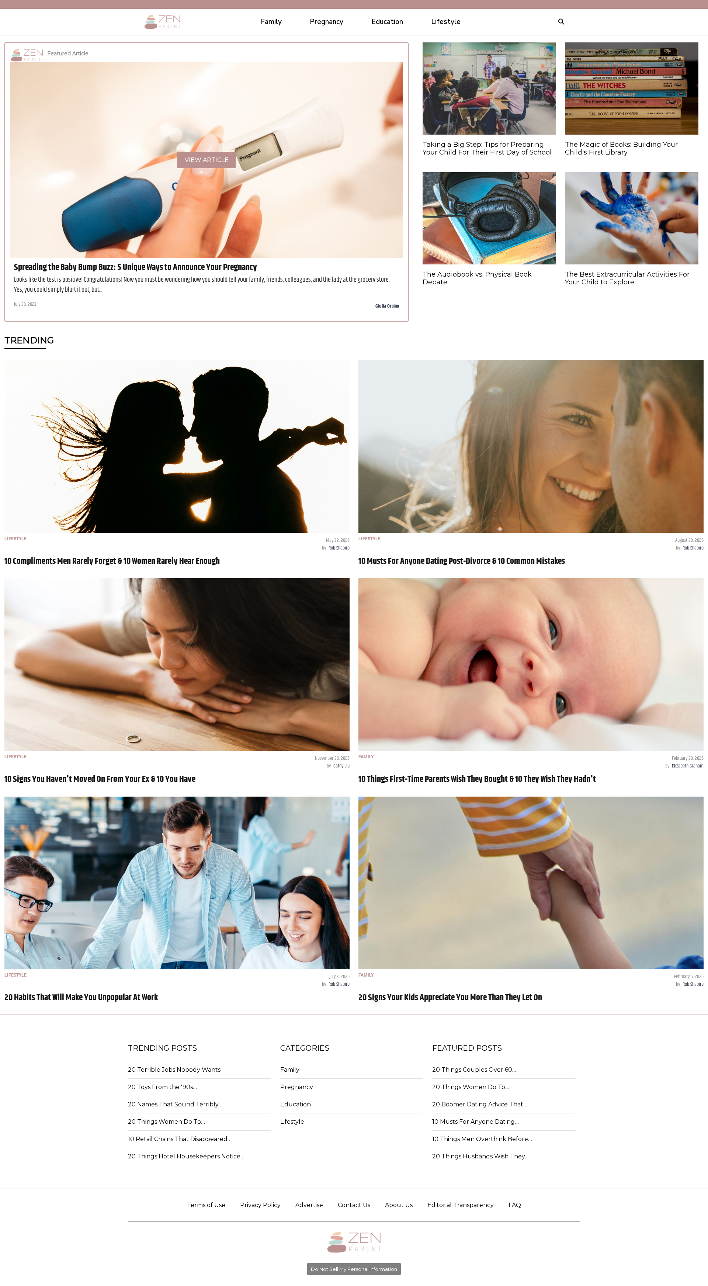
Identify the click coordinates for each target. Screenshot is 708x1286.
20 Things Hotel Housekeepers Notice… (186, 1156)
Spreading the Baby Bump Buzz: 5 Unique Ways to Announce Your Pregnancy (135, 267)
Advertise (309, 1205)
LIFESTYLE (15, 538)
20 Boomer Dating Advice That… (479, 1104)
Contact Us (354, 1205)
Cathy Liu (341, 766)
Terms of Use (206, 1205)
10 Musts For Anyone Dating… (475, 1121)
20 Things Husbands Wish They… (480, 1156)
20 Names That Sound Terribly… (175, 1104)
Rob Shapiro (339, 548)
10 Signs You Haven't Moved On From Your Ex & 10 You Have (99, 779)
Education (295, 1104)
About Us (399, 1205)
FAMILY (366, 756)
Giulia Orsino (387, 306)
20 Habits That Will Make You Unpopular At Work (81, 997)
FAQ (515, 1205)
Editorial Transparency (460, 1205)
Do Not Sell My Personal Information (354, 1269)
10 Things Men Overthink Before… (482, 1139)
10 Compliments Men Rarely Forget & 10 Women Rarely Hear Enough (112, 561)
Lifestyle (292, 1121)
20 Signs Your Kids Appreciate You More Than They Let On (450, 997)
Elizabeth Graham (688, 766)
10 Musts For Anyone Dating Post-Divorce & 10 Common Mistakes (461, 561)
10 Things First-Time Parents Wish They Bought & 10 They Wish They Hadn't (477, 779)
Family (289, 1069)
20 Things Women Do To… (166, 1121)
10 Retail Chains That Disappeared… (180, 1139)
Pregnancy (296, 1087)
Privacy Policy (260, 1205)
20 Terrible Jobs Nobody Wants (174, 1069)
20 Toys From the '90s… (162, 1087)
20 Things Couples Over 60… (474, 1069)
